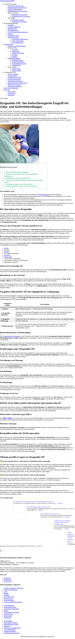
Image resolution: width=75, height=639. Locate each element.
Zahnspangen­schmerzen (15, 81)
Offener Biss (16, 51)
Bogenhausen (8, 621)
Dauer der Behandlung (15, 9)
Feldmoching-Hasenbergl (12, 633)
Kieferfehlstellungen (43, 194)
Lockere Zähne (16, 70)
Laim (5, 591)
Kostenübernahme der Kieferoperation (19, 184)
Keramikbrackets (13, 30)
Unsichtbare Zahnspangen (20, 39)
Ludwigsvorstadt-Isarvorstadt (13, 602)
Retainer (10, 34)
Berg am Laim (8, 598)
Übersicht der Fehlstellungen (16, 46)
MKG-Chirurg (7, 418)
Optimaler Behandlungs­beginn (17, 7)
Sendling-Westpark (10, 631)
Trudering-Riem (9, 600)
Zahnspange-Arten (13, 37)
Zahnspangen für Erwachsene (21, 16)
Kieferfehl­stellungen (14, 58)
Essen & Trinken (13, 74)
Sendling (6, 595)
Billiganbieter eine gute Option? (17, 11)
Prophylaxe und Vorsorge (16, 6)
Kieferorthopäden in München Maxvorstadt (38, 507)
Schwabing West (9, 597)
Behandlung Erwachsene (19, 14)
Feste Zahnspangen (18, 41)
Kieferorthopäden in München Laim (49, 514)
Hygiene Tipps (12, 76)
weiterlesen (59, 503)
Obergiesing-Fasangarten (11, 612)
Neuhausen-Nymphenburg (12, 628)
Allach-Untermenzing (10, 590)
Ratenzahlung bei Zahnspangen (17, 83)
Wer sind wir (8, 581)
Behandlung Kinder (18, 20)
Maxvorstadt (8, 616)
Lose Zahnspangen (17, 42)
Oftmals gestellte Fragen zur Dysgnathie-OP (21, 186)
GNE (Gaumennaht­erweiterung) (18, 32)
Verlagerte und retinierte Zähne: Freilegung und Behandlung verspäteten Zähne (62, 522)
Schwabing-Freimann (10, 622)
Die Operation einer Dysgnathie (17, 172)
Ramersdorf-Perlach (10, 607)
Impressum (11, 95)
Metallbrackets (12, 28)
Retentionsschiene (13, 35)
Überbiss (14, 56)
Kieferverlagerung (17, 60)
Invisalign (11, 25)
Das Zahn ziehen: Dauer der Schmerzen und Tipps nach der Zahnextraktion (33, 501)
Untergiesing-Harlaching (11, 609)
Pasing (6, 610)
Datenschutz (11, 93)
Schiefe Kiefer (16, 65)
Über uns (7, 90)
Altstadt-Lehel (8, 614)
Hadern (6, 593)
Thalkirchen (7, 617)
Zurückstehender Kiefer (19, 63)
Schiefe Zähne (16, 69)
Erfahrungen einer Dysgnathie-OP (18, 178)
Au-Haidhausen (9, 605)
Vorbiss (6, 248)
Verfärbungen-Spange (14, 77)
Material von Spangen (14, 84)
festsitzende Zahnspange (12, 336)
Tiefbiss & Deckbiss (18, 53)
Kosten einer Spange (14, 79)
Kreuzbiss (15, 49)
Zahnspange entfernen (14, 86)
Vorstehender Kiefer (18, 62)
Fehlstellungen (8, 44)
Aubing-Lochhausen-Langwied (13, 588)
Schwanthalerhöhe (9, 629)
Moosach (7, 626)
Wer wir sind (12, 91)
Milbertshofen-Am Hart (11, 624)
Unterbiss (15, 55)
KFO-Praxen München (11, 88)
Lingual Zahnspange (14, 27)
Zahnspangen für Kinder (19, 21)
